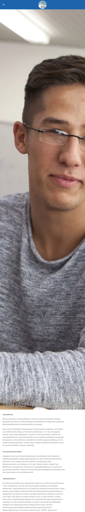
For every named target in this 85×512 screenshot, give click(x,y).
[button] (4, 4)
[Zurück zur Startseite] (42, 4)
